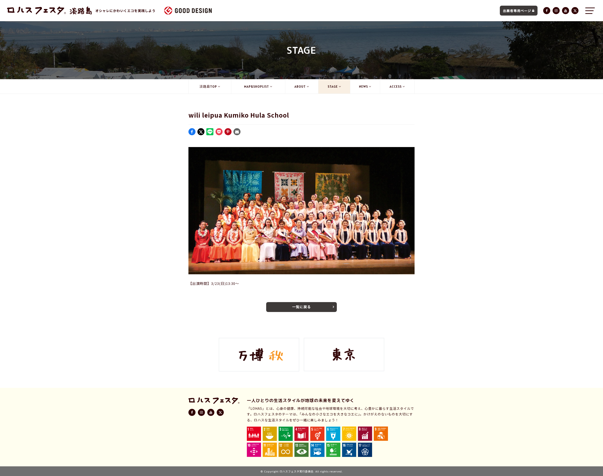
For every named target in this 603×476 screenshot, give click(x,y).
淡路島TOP (208, 86)
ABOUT (300, 86)
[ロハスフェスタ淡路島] (81, 11)
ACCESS (396, 86)
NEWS (363, 86)
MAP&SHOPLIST (256, 86)
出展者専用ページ (517, 10)
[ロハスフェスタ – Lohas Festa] (36, 11)
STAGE (333, 86)
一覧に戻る (301, 306)
